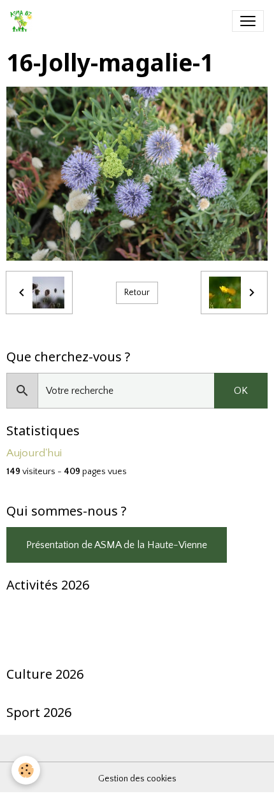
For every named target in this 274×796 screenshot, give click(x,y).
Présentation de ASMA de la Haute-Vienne (116, 545)
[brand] (24, 21)
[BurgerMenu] (248, 21)
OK (241, 390)
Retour (137, 292)
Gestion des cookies (137, 779)
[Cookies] (25, 770)
